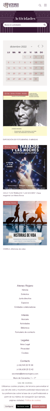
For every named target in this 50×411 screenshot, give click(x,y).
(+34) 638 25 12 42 (25, 369)
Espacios (25, 302)
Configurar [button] (9, 406)
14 (19, 67)
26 (9, 78)
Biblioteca (25, 328)
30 (30, 78)
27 (14, 78)
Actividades (25, 323)
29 (25, 78)
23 (30, 73)
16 (30, 67)
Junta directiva (25, 298)
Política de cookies (33, 400)
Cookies (25, 353)
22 (25, 73)
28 (19, 78)
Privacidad (25, 348)
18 (41, 67)
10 (36, 62)
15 (25, 67)
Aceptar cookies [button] (39, 406)
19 (9, 73)
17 (36, 67)
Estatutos (25, 294)
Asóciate (25, 319)
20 (14, 73)
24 (36, 73)
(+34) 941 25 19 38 (25, 365)
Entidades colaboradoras (25, 307)
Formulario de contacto (25, 332)
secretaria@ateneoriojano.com (25, 373)
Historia (25, 290)
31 (36, 78)
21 (19, 73)
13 (14, 67)
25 (41, 73)
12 (9, 67)
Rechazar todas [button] (23, 406)
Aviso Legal (25, 344)
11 (41, 62)
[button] (40, 5)
